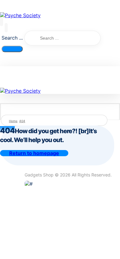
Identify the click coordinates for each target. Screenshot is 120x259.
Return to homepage (34, 153)
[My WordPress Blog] (20, 15)
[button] (1, 21)
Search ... (12, 38)
